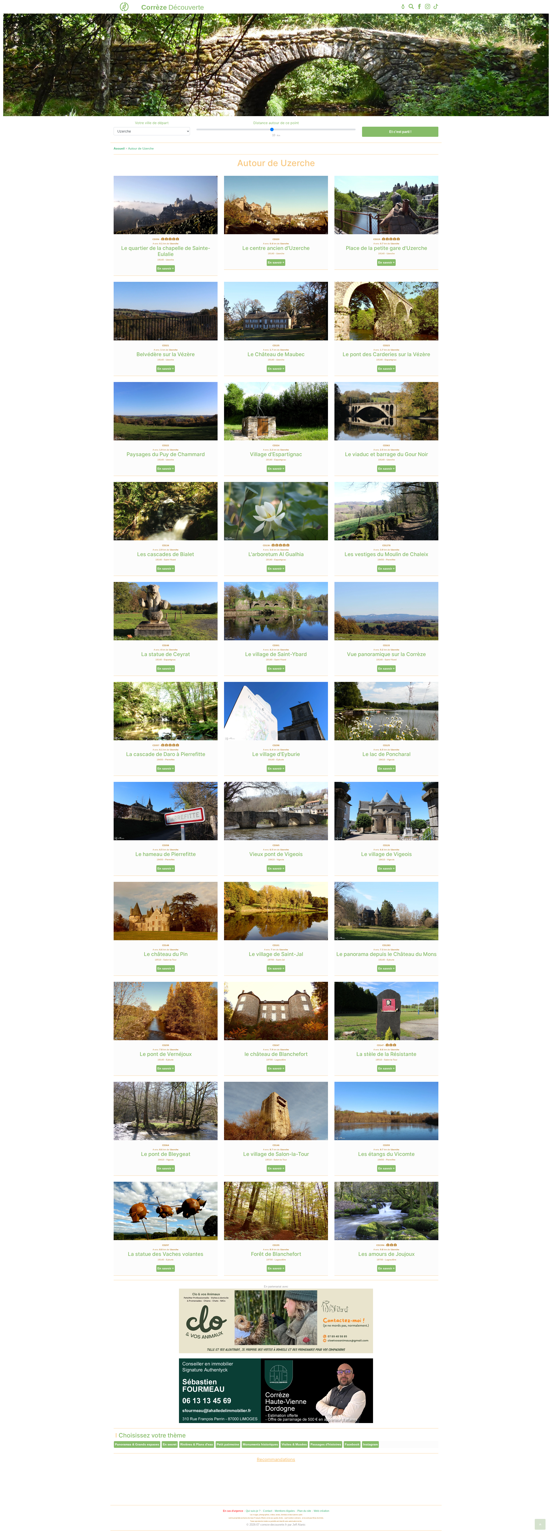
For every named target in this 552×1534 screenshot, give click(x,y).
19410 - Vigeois (386, 759)
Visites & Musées (294, 1444)
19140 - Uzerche (165, 260)
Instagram (370, 1444)
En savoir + (165, 268)
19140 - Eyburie (276, 759)
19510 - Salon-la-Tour (165, 960)
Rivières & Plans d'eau (196, 1444)
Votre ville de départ (152, 123)
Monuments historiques (260, 1444)
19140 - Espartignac (386, 360)
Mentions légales (285, 1510)
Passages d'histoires (325, 1444)
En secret (170, 1444)
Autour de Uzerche (141, 148)
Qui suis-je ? (253, 1510)
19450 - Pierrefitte (386, 559)
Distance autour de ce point (276, 123)
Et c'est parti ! (400, 132)
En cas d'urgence (233, 1510)
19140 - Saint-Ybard (165, 559)
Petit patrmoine (228, 1444)
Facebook (352, 1444)
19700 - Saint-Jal (276, 960)
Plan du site (304, 1510)
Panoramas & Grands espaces (137, 1444)
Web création (321, 1510)
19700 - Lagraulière (276, 1060)
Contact (267, 1510)
